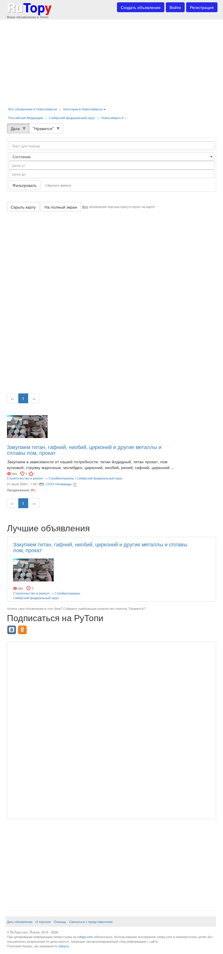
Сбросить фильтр (58, 185)
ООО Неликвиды (59, 483)
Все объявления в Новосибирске (32, 109)
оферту (63, 946)
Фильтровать (24, 185)
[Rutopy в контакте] (12, 628)
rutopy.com (85, 936)
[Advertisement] (111, 60)
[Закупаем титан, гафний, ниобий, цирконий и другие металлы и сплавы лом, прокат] (27, 426)
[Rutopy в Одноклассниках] (23, 628)
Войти (175, 7)
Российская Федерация (25, 117)
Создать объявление (141, 7)
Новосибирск (111, 117)
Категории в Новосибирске (83, 109)
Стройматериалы (61, 478)
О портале (43, 921)
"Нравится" (43, 128)
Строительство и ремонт (25, 478)
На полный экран (60, 207)
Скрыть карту (23, 207)
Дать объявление (20, 921)
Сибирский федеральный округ (72, 117)
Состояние (22, 156)
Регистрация (202, 7)
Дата (15, 128)
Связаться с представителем (91, 921)
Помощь (60, 921)
